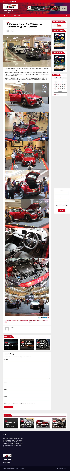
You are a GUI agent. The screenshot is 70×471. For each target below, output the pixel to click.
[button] (66, 15)
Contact (65, 468)
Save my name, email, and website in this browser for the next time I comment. (20, 403)
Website (5, 396)
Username (62, 190)
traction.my (8, 10)
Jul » (57, 94)
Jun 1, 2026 (8, 426)
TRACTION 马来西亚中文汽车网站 (14, 15)
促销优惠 (8, 22)
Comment (6, 359)
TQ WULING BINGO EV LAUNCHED (57, 424)
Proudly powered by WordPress (8, 468)
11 (54, 84)
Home (57, 468)
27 (58, 88)
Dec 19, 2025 (40, 426)
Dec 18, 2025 (56, 426)
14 (60, 84)
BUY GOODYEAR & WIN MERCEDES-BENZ (42, 345)
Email (5, 389)
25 (54, 88)
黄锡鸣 (13, 30)
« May (55, 94)
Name (5, 382)
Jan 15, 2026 (24, 426)
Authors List (61, 468)
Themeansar (22, 468)
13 (58, 84)
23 (64, 86)
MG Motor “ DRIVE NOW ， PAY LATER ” (26, 345)
